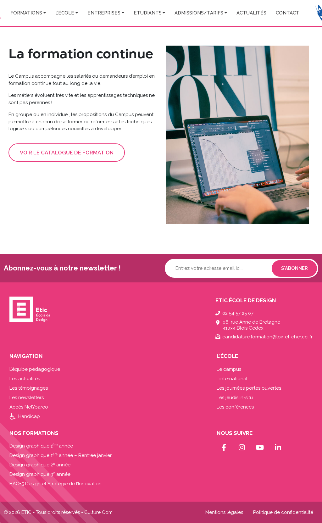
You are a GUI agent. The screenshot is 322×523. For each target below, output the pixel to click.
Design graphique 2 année (39, 465)
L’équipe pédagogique (34, 369)
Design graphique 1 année (41, 446)
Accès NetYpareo (28, 407)
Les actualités (24, 378)
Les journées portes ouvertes (249, 388)
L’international (232, 378)
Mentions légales (224, 512)
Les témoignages (28, 388)
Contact (287, 13)
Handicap (29, 416)
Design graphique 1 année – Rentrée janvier (60, 455)
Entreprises (103, 13)
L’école (64, 13)
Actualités (251, 13)
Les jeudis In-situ (235, 397)
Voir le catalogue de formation (67, 152)
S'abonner (294, 268)
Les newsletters (26, 397)
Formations (26, 13)
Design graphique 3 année (39, 474)
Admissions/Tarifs (199, 13)
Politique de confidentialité (283, 512)
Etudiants (148, 13)
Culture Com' (99, 512)
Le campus (229, 369)
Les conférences (235, 407)
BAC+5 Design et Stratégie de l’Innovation (55, 484)
